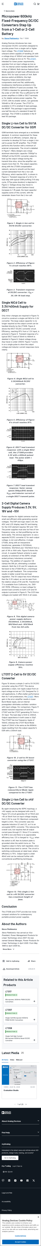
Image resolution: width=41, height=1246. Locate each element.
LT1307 (30, 696)
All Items (5, 1060)
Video (12, 1060)
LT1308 (20, 51)
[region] (20, 1230)
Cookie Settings (20, 1236)
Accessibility (6, 1201)
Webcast (19, 1060)
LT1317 (33, 59)
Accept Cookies (20, 1242)
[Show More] (9, 949)
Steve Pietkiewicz (11, 38)
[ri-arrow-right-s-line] (26, 1104)
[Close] (38, 1217)
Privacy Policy (7, 1210)
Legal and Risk (7, 1193)
